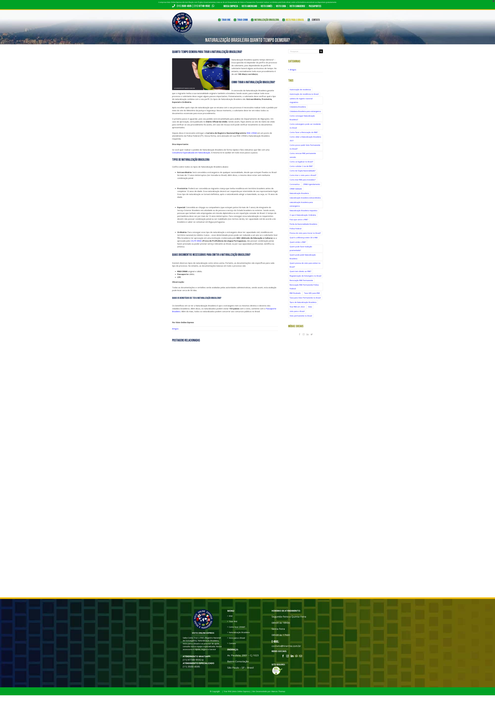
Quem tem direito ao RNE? (300, 271)
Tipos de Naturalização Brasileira (303, 302)
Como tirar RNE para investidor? (303, 180)
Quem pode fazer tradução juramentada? (301, 248)
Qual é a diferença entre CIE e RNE (304, 237)
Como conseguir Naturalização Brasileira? (302, 118)
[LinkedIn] (308, 334)
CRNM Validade (296, 189)
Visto (310, 307)
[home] (203, 610)
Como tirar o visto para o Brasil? (303, 175)
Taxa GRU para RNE (312, 293)
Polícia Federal (295, 228)
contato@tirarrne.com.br (286, 646)
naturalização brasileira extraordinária (305, 198)
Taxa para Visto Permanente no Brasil (305, 298)
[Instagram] (304, 334)
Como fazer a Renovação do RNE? (304, 132)
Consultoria (177, 152)
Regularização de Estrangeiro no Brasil (305, 276)
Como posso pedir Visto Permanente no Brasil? (305, 147)
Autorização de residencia (300, 89)
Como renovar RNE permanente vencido (303, 155)
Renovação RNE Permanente (301, 280)
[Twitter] (312, 334)
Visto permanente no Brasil (301, 316)
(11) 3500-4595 (184, 6)
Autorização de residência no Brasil (304, 94)
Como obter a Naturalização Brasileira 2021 (305, 139)
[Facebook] (300, 334)
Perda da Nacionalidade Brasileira (303, 224)
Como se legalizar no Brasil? (301, 162)
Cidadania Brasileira (298, 107)
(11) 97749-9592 (202, 6)
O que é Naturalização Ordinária (303, 215)
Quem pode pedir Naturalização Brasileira (303, 257)
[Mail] (300, 656)
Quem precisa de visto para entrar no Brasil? (305, 265)
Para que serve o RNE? (299, 219)
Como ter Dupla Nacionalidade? (303, 171)
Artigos (175, 328)
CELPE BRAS (196, 240)
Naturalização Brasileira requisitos (303, 210)
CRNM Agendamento (311, 184)
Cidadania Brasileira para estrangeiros (305, 111)
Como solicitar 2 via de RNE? (301, 166)
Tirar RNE (233, 621)
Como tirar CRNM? (237, 627)
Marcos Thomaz (278, 691)
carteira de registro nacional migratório (301, 100)
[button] (487, 694)
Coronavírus (295, 184)
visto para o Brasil (297, 311)
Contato (232, 643)
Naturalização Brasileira (299, 193)
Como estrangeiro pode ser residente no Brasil (305, 126)
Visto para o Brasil (237, 638)
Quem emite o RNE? (298, 242)
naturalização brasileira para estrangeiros (301, 204)
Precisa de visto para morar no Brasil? (305, 233)
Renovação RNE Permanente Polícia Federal (304, 287)
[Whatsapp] (296, 656)
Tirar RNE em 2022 (297, 307)
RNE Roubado (295, 293)
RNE (231, 616)
